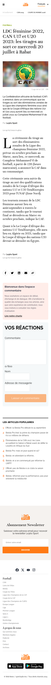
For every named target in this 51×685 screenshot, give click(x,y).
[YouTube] (28, 569)
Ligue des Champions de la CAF (15, 595)
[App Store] (15, 665)
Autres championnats (11, 623)
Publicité (6, 638)
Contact (6, 644)
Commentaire (13, 338)
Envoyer (25, 550)
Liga (4, 608)
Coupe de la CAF (9, 598)
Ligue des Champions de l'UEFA (15, 601)
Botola (5, 589)
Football (7, 25)
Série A (5, 614)
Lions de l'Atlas (8, 586)
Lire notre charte (13, 316)
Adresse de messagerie (18, 383)
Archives (6, 647)
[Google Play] (34, 665)
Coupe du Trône (9, 592)
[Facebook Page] (17, 569)
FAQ (4, 641)
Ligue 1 (5, 617)
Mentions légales (9, 635)
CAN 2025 (20, 12)
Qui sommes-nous (10, 632)
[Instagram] (33, 569)
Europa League (8, 604)
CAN (4, 582)
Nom (7, 371)
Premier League (9, 611)
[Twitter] (22, 569)
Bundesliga (7, 620)
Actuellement (8, 12)
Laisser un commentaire (25, 398)
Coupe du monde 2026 (37, 12)
